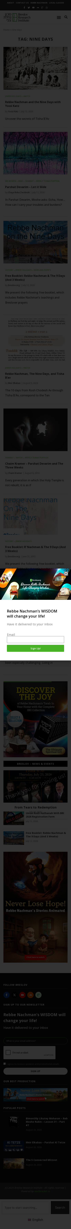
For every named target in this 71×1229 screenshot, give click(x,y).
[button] (66, 573)
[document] (35, 614)
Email (11, 634)
